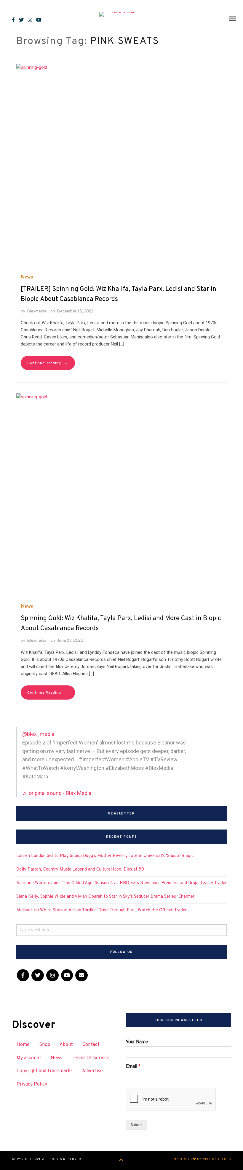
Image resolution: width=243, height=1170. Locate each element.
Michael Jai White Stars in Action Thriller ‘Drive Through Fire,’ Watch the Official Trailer (101, 910)
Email (133, 1066)
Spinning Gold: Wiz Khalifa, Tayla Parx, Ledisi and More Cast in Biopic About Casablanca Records (121, 624)
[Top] (121, 1161)
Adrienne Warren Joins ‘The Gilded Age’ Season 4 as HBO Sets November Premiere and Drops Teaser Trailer (121, 883)
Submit (137, 1124)
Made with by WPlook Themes (202, 1159)
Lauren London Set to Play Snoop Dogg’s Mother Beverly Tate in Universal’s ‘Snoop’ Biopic (105, 856)
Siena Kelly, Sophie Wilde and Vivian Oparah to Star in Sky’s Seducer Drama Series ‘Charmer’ (106, 897)
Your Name (137, 1041)
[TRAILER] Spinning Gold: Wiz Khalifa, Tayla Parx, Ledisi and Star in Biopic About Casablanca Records (118, 294)
